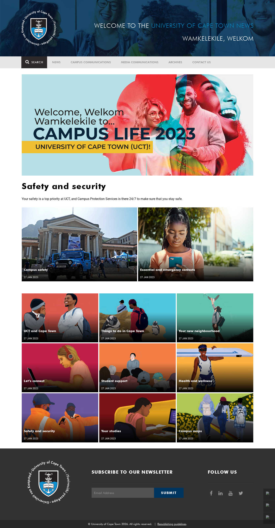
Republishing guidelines (171, 524)
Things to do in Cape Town (122, 331)
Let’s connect (34, 381)
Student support (114, 381)
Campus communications (91, 62)
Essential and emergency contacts (167, 270)
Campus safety (36, 270)
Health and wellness (195, 381)
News (56, 62)
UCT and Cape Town (40, 331)
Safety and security (39, 431)
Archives (175, 62)
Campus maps (190, 431)
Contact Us (201, 62)
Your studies (111, 431)
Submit (168, 493)
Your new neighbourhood (199, 331)
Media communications (139, 62)
